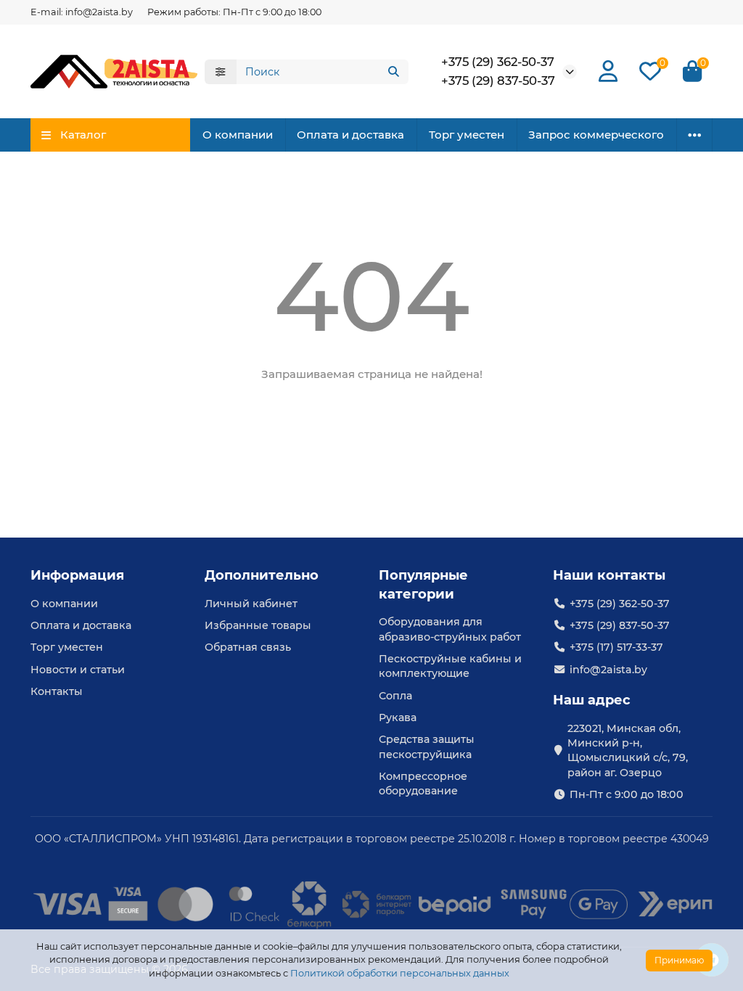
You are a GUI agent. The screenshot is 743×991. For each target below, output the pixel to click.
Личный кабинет (251, 603)
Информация (77, 575)
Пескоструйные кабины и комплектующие (450, 666)
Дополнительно (262, 575)
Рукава (397, 717)
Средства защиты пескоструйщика (427, 746)
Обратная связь (248, 647)
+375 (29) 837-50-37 (498, 80)
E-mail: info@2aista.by (81, 12)
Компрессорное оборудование (423, 783)
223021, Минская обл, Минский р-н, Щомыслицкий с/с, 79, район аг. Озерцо (627, 750)
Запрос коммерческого (596, 134)
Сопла (395, 695)
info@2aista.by (608, 669)
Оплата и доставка (350, 134)
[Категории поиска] (221, 71)
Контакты (56, 691)
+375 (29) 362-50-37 (497, 61)
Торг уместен (466, 134)
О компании (237, 134)
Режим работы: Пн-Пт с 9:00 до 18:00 (234, 12)
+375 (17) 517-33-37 (616, 647)
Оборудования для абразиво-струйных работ (450, 629)
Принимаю (679, 960)
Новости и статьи (77, 669)
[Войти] (608, 71)
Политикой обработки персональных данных (399, 973)
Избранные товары (258, 625)
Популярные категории (423, 584)
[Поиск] (393, 71)
